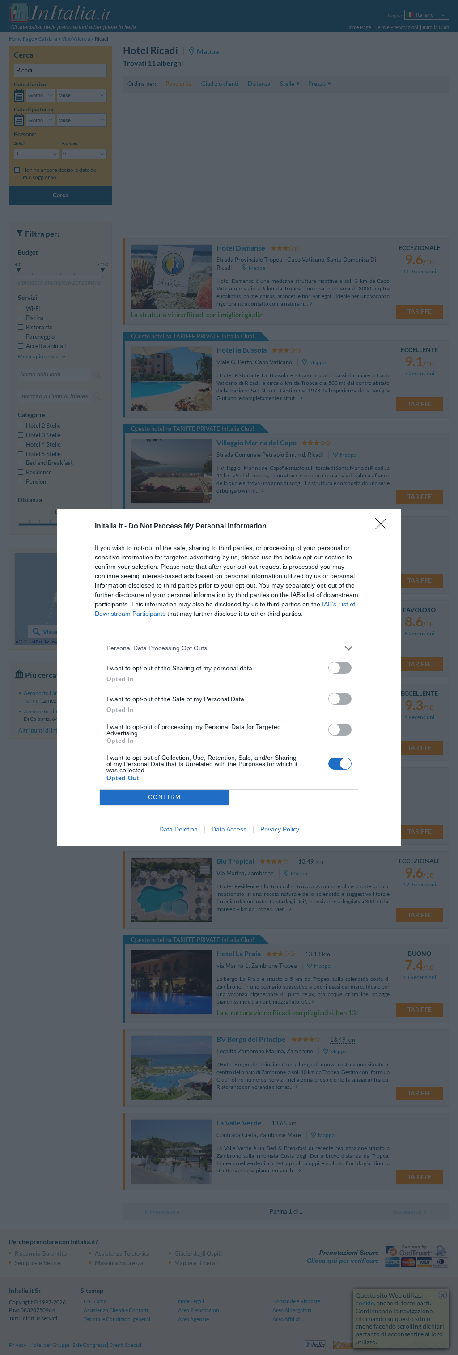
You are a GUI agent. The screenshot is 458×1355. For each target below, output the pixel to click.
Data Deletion (178, 829)
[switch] (340, 668)
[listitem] (229, 648)
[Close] (383, 526)
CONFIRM (164, 797)
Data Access (229, 829)
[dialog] (229, 677)
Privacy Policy (279, 829)
